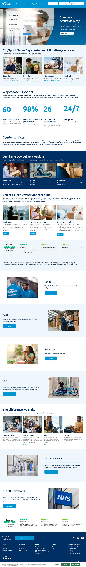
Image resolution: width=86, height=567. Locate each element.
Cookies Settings (56, 564)
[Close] (83, 564)
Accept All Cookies (75, 564)
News (53, 546)
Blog (53, 548)
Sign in (42, 4)
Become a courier (22, 550)
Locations (37, 553)
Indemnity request (73, 551)
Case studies (5, 548)
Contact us (37, 546)
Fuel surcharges (72, 548)
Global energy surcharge (74, 546)
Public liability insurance (74, 553)
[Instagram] (74, 538)
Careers (20, 546)
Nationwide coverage (7, 550)
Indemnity (71, 550)
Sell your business (22, 548)
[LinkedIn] (78, 538)
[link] (51, 293)
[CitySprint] (7, 4)
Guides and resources (40, 548)
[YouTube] (82, 538)
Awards (3, 546)
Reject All (65, 564)
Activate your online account (42, 551)
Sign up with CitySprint (40, 550)
